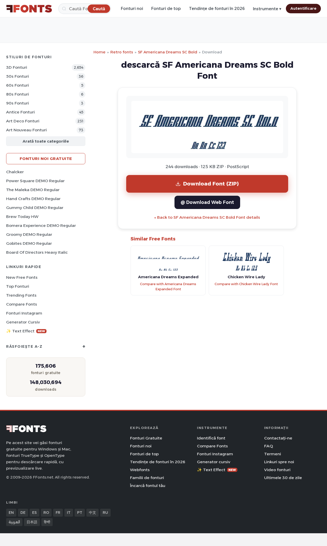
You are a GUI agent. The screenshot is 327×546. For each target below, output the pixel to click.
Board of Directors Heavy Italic (37, 252)
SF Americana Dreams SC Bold (167, 52)
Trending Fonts (21, 295)
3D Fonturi (16, 67)
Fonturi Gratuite (146, 438)
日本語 (32, 522)
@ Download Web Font (207, 202)
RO (46, 512)
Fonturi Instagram (24, 313)
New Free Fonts (22, 277)
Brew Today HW (22, 216)
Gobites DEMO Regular (29, 243)
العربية (14, 522)
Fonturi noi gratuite (46, 158)
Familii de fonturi (147, 477)
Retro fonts (121, 52)
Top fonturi (17, 286)
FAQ (268, 446)
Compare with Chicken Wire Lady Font (246, 284)
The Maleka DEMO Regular (33, 189)
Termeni (272, 453)
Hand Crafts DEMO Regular (33, 198)
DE (23, 512)
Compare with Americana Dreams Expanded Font (168, 286)
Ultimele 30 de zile (283, 477)
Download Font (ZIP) (211, 183)
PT (79, 512)
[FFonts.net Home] (29, 9)
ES (34, 512)
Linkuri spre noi (279, 461)
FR (58, 512)
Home (100, 52)
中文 (92, 512)
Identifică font (211, 438)
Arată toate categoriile (45, 141)
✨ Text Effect (25, 331)
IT (69, 512)
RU (105, 512)
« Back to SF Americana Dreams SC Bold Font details (207, 217)
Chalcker (15, 171)
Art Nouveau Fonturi (26, 129)
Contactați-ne (278, 438)
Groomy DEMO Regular (29, 234)
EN (11, 512)
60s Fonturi (17, 85)
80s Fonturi (17, 94)
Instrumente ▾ (267, 8)
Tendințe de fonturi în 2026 (217, 8)
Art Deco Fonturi (22, 121)
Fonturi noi (132, 8)
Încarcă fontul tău (147, 485)
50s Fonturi (17, 76)
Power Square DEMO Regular (35, 180)
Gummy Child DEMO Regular (34, 207)
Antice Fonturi (20, 112)
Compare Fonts (21, 304)
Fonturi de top (166, 8)
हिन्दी (47, 522)
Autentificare (303, 8)
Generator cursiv (23, 322)
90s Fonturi (17, 103)
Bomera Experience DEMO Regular (41, 225)
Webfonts (140, 469)
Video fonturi (277, 469)
